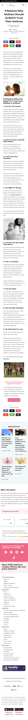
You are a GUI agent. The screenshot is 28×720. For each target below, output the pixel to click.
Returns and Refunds (10, 600)
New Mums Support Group (11, 616)
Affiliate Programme (9, 583)
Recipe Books (8, 637)
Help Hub (6, 604)
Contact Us (7, 594)
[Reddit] (5, 45)
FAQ (5, 591)
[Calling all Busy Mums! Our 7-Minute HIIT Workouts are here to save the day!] (7, 461)
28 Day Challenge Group (11, 614)
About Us (6, 579)
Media (5, 581)
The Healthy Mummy (8, 577)
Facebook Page (8, 612)
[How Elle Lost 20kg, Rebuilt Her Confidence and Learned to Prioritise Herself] (7, 432)
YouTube (6, 623)
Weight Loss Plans (9, 631)
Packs (5, 639)
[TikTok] (14, 557)
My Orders (6, 651)
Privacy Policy (8, 596)
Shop (5, 629)
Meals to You (7, 643)
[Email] (18, 45)
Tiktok (5, 625)
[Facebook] (5, 41)
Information (5, 589)
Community (5, 608)
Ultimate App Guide (9, 606)
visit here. (6, 359)
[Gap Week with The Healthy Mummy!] (20, 461)
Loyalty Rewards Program (11, 587)
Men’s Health (7, 641)
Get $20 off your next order (11, 658)
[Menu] (2, 5)
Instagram (6, 618)
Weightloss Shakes (9, 633)
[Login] (23, 5)
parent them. (16, 195)
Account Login (8, 647)
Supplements (7, 635)
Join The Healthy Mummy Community (14, 610)
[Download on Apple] (9, 709)
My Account (5, 645)
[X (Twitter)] (12, 41)
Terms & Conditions (9, 598)
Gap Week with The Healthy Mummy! (20, 468)
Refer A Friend (8, 585)
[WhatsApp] (12, 45)
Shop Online (5, 627)
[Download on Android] (19, 709)
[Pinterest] (18, 41)
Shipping (6, 602)
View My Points (8, 656)
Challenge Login (8, 649)
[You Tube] (22, 552)
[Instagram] (11, 552)
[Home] (10, 29)
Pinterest (6, 620)
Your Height (7, 519)
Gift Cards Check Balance (11, 660)
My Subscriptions (9, 654)
